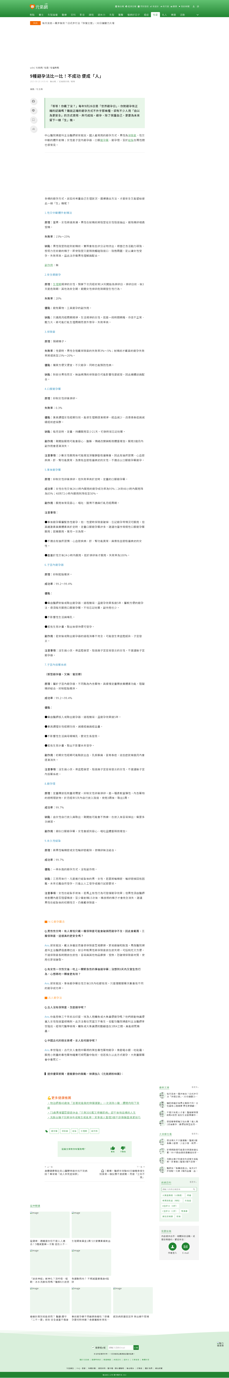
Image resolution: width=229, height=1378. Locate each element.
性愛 (155, 14)
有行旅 (165, 6)
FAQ (78, 1368)
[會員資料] (193, 6)
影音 (82, 14)
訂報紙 (139, 1368)
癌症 (146, 14)
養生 (41, 14)
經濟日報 (131, 6)
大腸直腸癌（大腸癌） (173, 1195)
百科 (73, 14)
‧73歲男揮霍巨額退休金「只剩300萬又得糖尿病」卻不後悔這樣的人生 (91, 1112)
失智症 (188, 1200)
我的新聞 (185, 6)
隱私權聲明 (119, 1368)
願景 (174, 6)
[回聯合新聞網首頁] (32, 6)
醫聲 (120, 14)
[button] (198, 14)
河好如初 (144, 6)
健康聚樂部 (96, 1360)
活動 (182, 14)
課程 (91, 14)
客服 (84, 1368)
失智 (111, 14)
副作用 (49, 265)
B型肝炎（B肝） (170, 1205)
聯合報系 (130, 1368)
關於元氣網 (84, 1360)
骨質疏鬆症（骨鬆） (171, 1200)
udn (32, 67)
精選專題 (107, 1360)
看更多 (195, 1087)
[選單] (197, 6)
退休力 (101, 14)
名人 (164, 14)
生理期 (57, 284)
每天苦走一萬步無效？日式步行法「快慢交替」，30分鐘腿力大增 (78, 23)
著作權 (110, 1368)
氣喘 (178, 1216)
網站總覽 (158, 1368)
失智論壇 (53, 14)
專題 (173, 14)
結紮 (131, 140)
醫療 (64, 14)
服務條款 (102, 1368)
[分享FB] (33, 101)
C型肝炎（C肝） (170, 1211)
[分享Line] (33, 110)
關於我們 (148, 1368)
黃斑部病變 (167, 1216)
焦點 (32, 14)
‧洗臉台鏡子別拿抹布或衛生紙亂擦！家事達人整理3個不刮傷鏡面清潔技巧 (94, 1117)
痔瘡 (189, 1195)
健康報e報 (100, 1347)
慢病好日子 (133, 14)
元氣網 (39, 67)
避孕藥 (104, 140)
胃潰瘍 (184, 1211)
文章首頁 (135, 1360)
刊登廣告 (70, 1368)
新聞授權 (92, 1368)
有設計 (155, 6)
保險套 (132, 135)
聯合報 (120, 6)
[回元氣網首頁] (42, 6)
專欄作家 (145, 1360)
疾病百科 (117, 1360)
